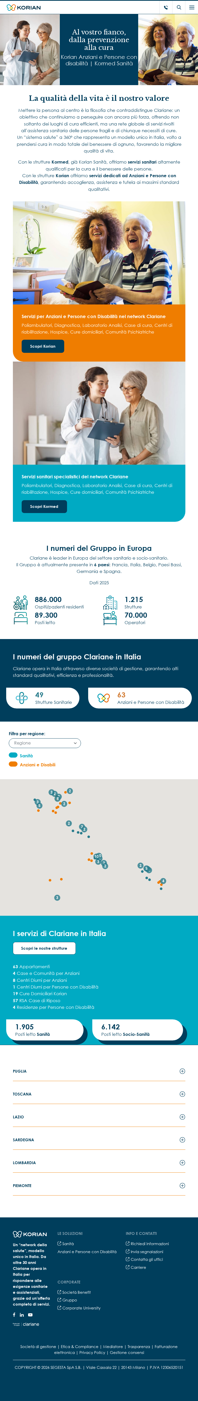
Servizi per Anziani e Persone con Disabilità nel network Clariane (94, 316)
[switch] (13, 755)
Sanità (26, 755)
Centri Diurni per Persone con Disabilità (55, 987)
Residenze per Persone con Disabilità (53, 1007)
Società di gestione (38, 1346)
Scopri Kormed (44, 506)
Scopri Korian (42, 346)
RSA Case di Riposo (36, 1000)
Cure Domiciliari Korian (40, 993)
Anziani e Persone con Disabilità (87, 1251)
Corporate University (81, 1308)
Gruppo (69, 1300)
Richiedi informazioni (149, 1243)
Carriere (138, 1267)
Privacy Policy (92, 1352)
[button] (161, 888)
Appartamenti (31, 966)
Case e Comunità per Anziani (46, 973)
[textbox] (42, 743)
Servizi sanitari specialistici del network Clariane (75, 476)
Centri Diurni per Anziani (40, 980)
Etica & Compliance (79, 1346)
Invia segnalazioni (146, 1251)
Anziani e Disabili (37, 764)
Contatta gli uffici (146, 1259)
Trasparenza (139, 1346)
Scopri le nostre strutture (44, 948)
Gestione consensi (127, 1352)
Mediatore (113, 1346)
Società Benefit (76, 1292)
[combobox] (45, 743)
